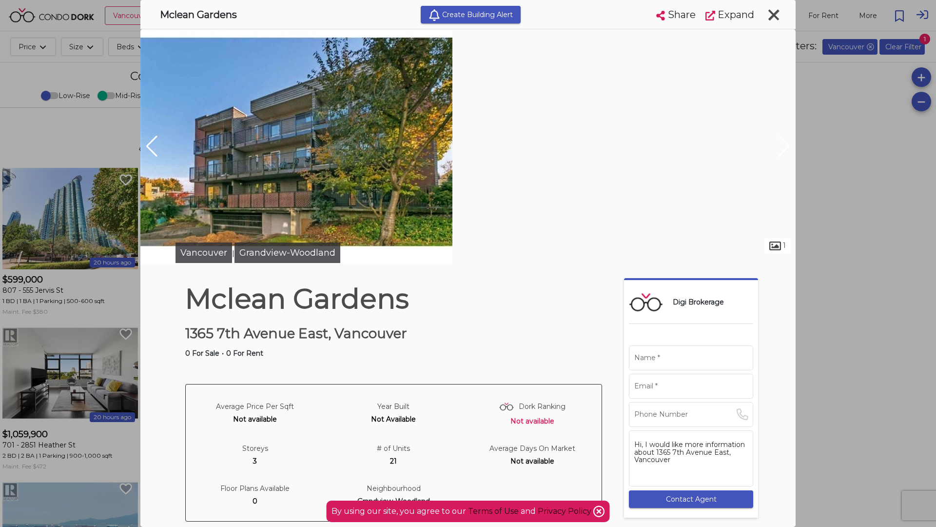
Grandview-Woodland (287, 252)
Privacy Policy (565, 511)
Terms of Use (493, 511)
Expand (734, 14)
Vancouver (203, 252)
